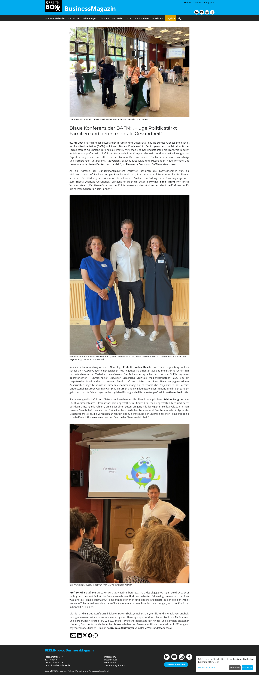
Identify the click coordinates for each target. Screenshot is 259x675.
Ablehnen (235, 667)
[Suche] (179, 18)
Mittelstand (158, 18)
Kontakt (188, 2)
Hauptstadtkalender (55, 18)
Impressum (110, 656)
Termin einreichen (176, 664)
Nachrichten (74, 18)
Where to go (89, 18)
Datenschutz (110, 659)
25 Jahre (171, 18)
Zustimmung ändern (114, 665)
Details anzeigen (206, 667)
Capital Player (142, 18)
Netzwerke (117, 18)
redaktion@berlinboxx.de (57, 665)
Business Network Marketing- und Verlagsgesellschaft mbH (84, 671)
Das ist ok (247, 667)
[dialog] (226, 664)
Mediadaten (201, 2)
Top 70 (128, 18)
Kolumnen (103, 18)
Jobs (212, 2)
